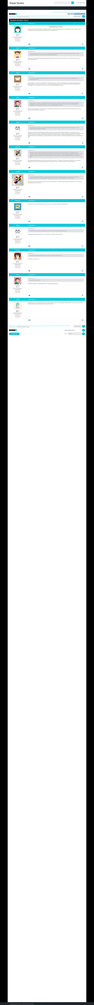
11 (35, 274)
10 (35, 250)
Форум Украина (12, 15)
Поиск (83, 12)
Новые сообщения (65, 12)
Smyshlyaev (17, 250)
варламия (17, 146)
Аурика (17, 122)
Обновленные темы (56, 12)
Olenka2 (17, 299)
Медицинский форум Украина (22, 15)
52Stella (17, 72)
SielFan (17, 48)
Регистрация (79, 2)
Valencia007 (17, 23)
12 (35, 299)
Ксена (17, 97)
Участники (71, 12)
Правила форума (77, 12)
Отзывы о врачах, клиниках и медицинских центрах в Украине (42, 15)
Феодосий (17, 200)
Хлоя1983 (18, 171)
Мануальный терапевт (60, 15)
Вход (83, 2)
